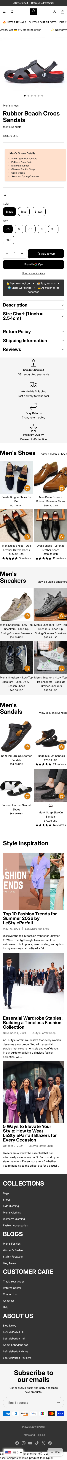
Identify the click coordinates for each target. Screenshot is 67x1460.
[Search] (12, 12)
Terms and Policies (33, 1434)
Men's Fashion (11, 1243)
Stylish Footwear (13, 1256)
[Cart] (62, 12)
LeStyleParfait (37, 1426)
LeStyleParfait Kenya (15, 1351)
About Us (8, 1300)
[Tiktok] (37, 1443)
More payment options (33, 273)
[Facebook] (17, 1443)
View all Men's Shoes (54, 454)
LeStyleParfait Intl (14, 1338)
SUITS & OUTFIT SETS (43, 22)
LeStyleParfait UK (13, 1332)
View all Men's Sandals (53, 712)
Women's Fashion (13, 1250)
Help (6, 1307)
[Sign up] (58, 1403)
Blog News (9, 1263)
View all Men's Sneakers (52, 581)
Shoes (6, 1199)
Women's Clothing (14, 1218)
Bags (6, 1193)
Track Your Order (13, 1281)
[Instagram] (23, 1443)
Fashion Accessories (15, 1225)
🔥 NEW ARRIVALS (14, 22)
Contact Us (10, 1294)
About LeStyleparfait (15, 1344)
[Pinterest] (50, 1443)
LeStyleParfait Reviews (17, 1357)
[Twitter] (43, 1443)
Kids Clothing (11, 1206)
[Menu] (4, 11)
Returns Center (12, 1287)
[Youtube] (30, 1443)
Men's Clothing (12, 1212)
